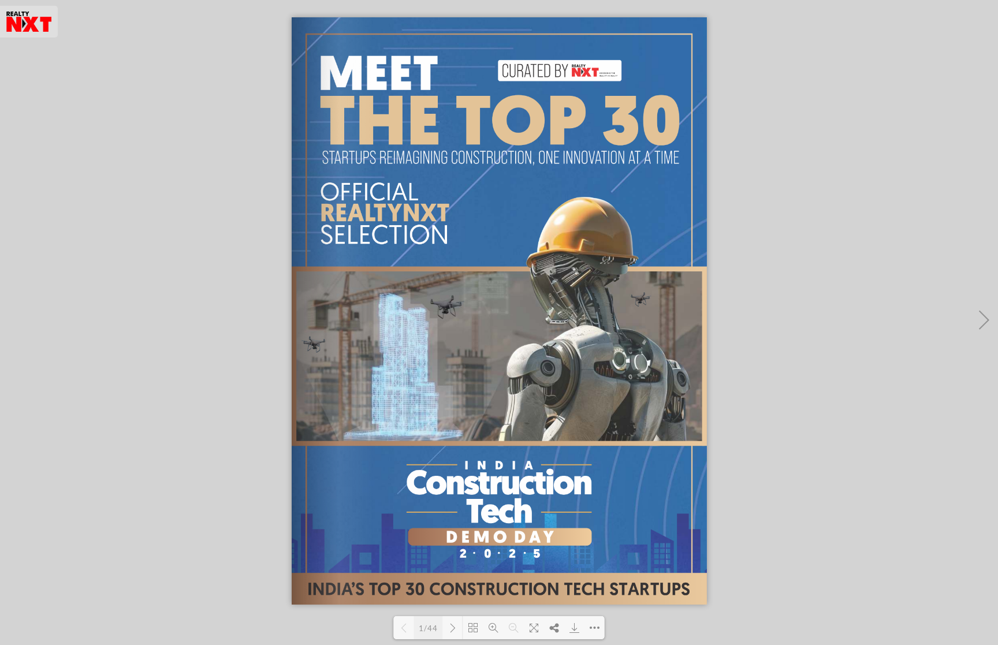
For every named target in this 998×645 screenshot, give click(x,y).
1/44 (428, 628)
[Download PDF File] (574, 627)
